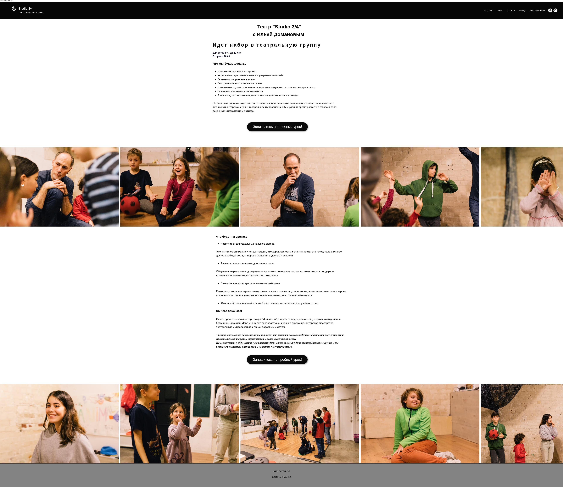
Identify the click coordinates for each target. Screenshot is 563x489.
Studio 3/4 (25, 8)
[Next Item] (558, 187)
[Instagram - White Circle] (555, 10)
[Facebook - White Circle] (550, 10)
